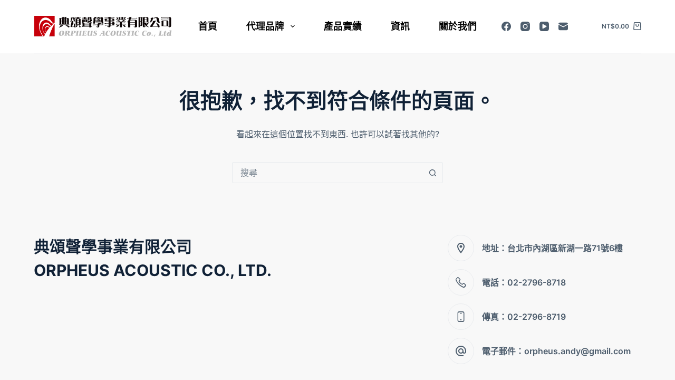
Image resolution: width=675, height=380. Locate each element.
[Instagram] (525, 26)
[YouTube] (544, 26)
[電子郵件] (563, 26)
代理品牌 (265, 26)
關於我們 (458, 26)
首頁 (207, 26)
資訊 (400, 26)
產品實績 (343, 26)
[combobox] (327, 172)
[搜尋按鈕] (432, 173)
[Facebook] (506, 26)
